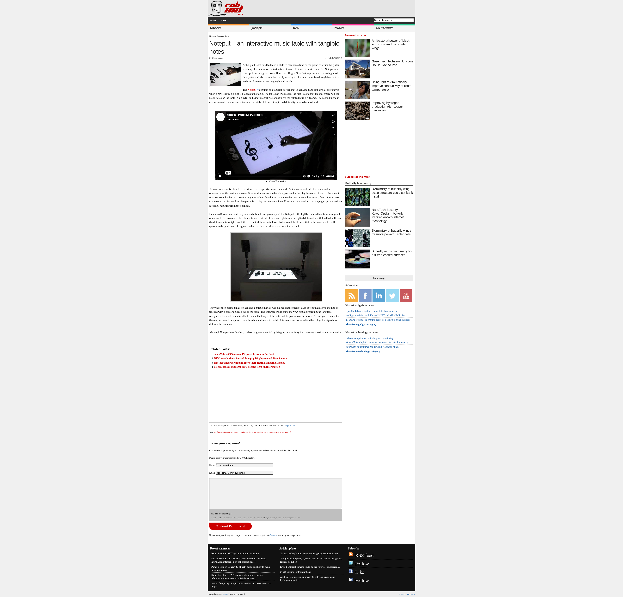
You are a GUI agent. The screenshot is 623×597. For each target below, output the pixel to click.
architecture (384, 27)
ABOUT (225, 20)
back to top (379, 278)
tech (296, 27)
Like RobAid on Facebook (365, 295)
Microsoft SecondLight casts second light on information (247, 367)
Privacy (411, 594)
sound (266, 432)
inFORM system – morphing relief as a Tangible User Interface (378, 319)
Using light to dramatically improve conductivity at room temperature (391, 85)
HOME (213, 20)
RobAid (226, 594)
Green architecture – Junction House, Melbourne (392, 63)
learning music (245, 432)
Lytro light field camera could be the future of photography (310, 566)
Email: (212, 472)
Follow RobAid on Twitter (392, 295)
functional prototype (224, 432)
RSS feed (364, 555)
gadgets (256, 27)
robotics (215, 27)
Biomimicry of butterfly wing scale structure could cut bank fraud (392, 192)
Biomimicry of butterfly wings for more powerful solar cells (391, 232)
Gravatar (273, 535)
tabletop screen (275, 432)
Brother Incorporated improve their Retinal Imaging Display (249, 363)
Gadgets (220, 36)
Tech (227, 36)
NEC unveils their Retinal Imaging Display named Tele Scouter (250, 358)
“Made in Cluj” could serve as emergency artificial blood (309, 553)
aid (215, 432)
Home (212, 36)
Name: (212, 465)
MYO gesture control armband (243, 553)
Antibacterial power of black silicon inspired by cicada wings (390, 44)
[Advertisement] (275, 393)
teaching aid (286, 432)
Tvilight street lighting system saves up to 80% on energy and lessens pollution (311, 560)
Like (359, 572)
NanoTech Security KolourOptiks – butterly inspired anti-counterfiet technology (388, 215)
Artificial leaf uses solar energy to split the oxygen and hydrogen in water (307, 578)
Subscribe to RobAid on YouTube (406, 295)
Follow (362, 563)
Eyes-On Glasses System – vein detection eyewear (371, 311)
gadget (235, 432)
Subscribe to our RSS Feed (351, 295)
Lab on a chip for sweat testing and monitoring (369, 338)
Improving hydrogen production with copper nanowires (387, 106)
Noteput (252, 89)
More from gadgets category (361, 324)
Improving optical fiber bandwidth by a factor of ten (372, 347)
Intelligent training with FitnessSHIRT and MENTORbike (375, 315)
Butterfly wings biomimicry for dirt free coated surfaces (392, 253)
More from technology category (363, 351)
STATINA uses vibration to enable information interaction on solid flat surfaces (238, 560)
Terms (402, 594)
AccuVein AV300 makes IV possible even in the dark (244, 354)
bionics (339, 27)
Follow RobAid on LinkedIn (379, 295)
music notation (257, 432)
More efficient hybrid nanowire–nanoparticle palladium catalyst (378, 342)
